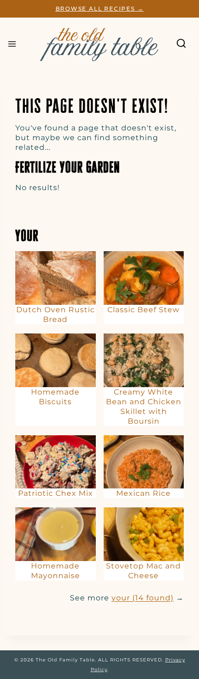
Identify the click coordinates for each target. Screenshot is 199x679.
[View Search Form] (181, 43)
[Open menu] (12, 44)
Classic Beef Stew (143, 309)
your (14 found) (143, 597)
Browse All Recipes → (100, 8)
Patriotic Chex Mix (55, 493)
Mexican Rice (143, 493)
